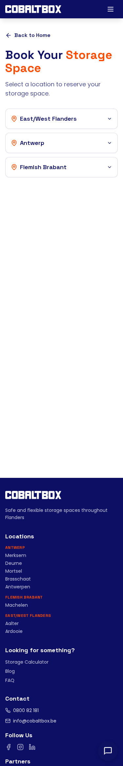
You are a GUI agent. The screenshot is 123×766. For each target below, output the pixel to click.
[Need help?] (108, 751)
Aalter (12, 623)
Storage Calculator (27, 662)
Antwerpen (17, 586)
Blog (10, 671)
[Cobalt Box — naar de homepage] (33, 9)
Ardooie (14, 631)
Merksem (15, 555)
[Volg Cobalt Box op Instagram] (20, 747)
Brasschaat (18, 579)
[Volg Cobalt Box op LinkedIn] (32, 747)
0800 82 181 (26, 710)
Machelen (16, 605)
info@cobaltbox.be (34, 721)
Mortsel (13, 571)
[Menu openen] (110, 9)
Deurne (13, 563)
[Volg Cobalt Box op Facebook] (8, 747)
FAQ (9, 680)
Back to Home (32, 35)
